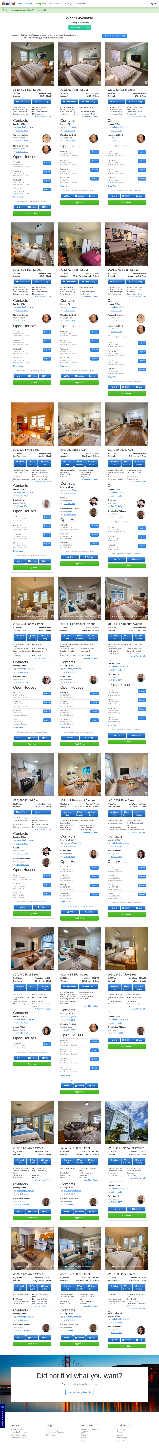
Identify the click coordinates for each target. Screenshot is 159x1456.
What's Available (25, 3)
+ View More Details (43, 117)
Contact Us (82, 3)
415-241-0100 (16, 1429)
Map (46, 207)
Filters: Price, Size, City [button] (79, 27)
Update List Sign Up (89, 1429)
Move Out (85, 1438)
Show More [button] (18, 197)
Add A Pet (85, 1432)
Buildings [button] (68, 3)
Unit (20, 207)
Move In (84, 1435)
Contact (120, 1432)
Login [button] (152, 3)
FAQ (83, 1440)
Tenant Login (51, 1435)
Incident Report (52, 1429)
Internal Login (122, 1438)
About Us (120, 1440)
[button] (14, 64)
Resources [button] (54, 3)
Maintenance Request (55, 1432)
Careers (120, 1435)
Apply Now (41, 3)
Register (47, 163)
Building (33, 207)
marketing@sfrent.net (19, 1432)
